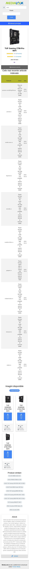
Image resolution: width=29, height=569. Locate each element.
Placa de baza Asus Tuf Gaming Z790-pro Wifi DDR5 (20, 90)
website (15, 556)
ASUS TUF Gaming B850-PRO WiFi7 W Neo (14, 498)
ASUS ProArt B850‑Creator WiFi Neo (14, 487)
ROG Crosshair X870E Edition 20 (14, 506)
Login (11, 17)
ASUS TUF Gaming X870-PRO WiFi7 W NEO (14, 483)
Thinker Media (16, 566)
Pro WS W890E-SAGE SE (14, 475)
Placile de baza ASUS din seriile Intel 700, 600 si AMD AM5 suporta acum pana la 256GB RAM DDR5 (20, 111)
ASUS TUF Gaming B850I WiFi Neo (14, 491)
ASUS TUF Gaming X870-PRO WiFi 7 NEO (14, 494)
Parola (11, 10)
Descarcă (8, 417)
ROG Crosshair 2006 (14, 509)
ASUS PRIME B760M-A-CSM (14, 479)
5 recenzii (18, 56)
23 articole (18, 53)
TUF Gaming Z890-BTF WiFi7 (14, 502)
